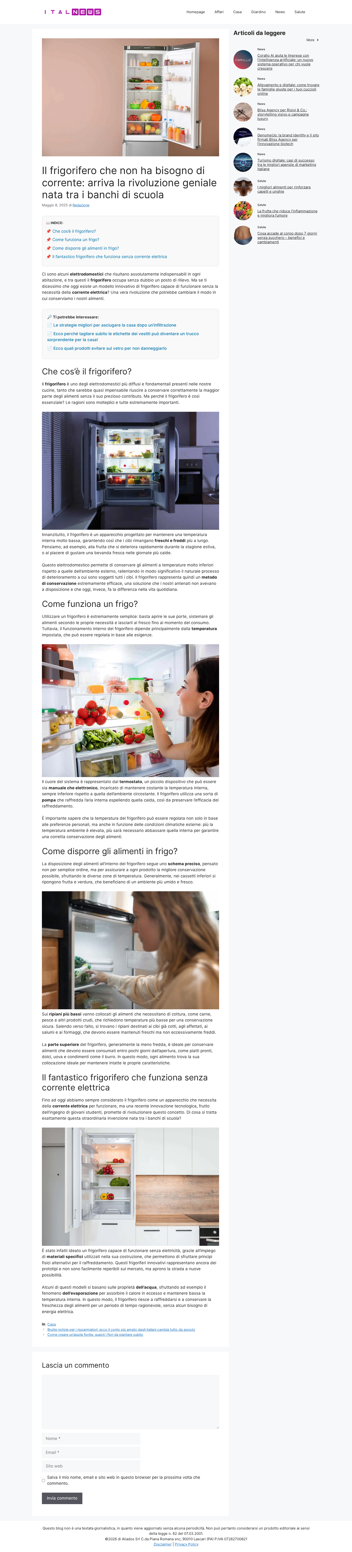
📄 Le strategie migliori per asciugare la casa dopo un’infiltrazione (111, 325)
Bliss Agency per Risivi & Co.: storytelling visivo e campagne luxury (283, 114)
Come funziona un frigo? (75, 239)
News (280, 12)
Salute (300, 12)
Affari (219, 12)
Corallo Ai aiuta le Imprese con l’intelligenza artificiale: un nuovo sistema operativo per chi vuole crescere (285, 62)
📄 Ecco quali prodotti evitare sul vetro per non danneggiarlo (107, 348)
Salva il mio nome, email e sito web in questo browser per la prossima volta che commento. (123, 1480)
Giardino (258, 12)
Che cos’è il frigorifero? (74, 231)
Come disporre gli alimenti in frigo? (85, 248)
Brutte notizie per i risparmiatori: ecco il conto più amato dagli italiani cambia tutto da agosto (121, 1329)
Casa (237, 12)
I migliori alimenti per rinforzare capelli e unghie (284, 189)
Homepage (196, 12)
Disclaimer (163, 1544)
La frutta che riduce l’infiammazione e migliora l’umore (287, 213)
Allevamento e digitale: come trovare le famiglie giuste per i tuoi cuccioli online (288, 89)
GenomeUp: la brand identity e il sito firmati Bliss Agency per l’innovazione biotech (288, 139)
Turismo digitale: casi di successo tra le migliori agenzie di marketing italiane (286, 164)
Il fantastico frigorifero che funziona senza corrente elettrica (109, 256)
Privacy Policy (187, 1544)
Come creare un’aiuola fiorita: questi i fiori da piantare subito (95, 1334)
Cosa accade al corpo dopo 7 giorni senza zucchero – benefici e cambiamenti (287, 237)
